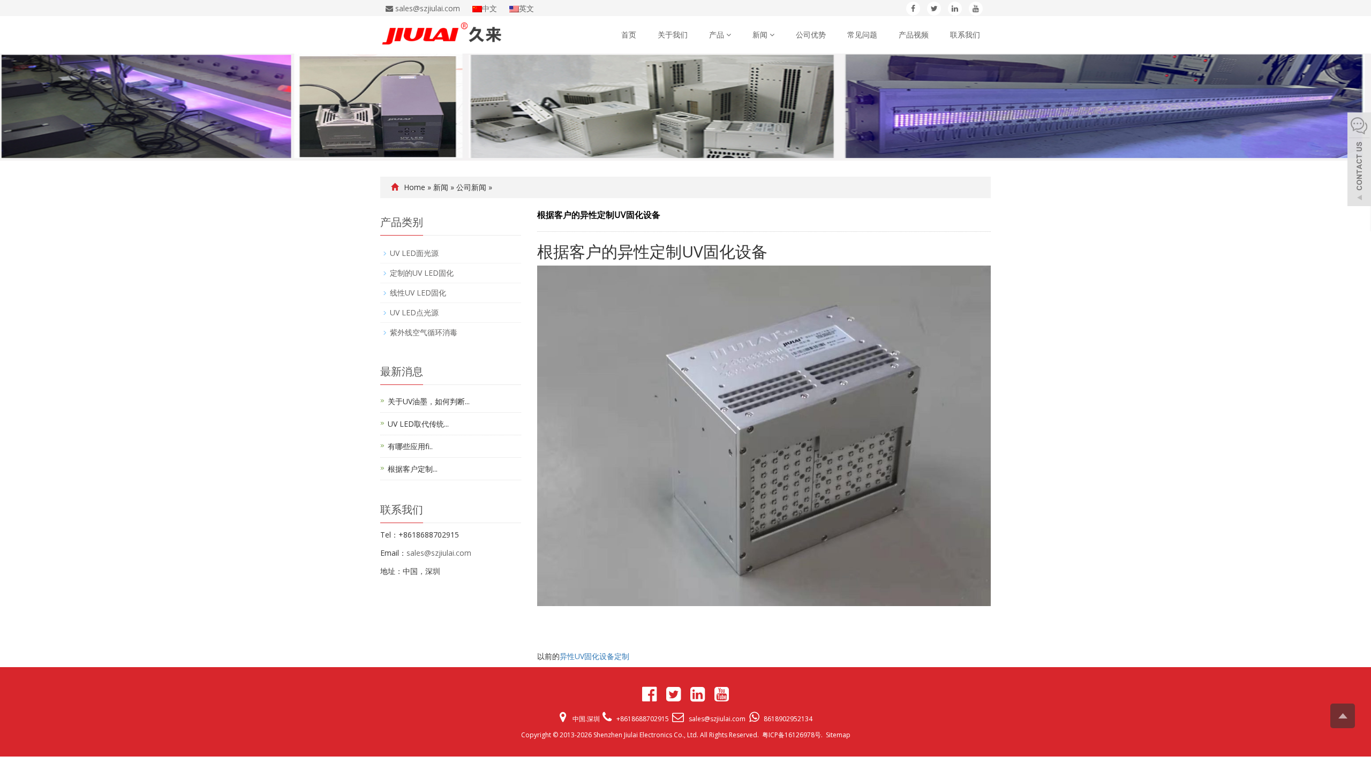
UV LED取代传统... (418, 424)
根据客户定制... (413, 469)
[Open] (1359, 160)
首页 (628, 34)
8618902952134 (788, 718)
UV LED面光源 (414, 253)
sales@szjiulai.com (438, 553)
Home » (418, 187)
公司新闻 (471, 187)
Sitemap (838, 734)
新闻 (761, 34)
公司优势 (811, 34)
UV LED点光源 (414, 312)
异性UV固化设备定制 (594, 656)
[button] (728, 34)
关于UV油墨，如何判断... (429, 401)
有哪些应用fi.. (410, 446)
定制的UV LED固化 (422, 273)
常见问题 (862, 34)
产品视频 (914, 34)
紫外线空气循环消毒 (423, 332)
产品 (717, 34)
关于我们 (673, 34)
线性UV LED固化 (418, 293)
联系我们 (965, 34)
